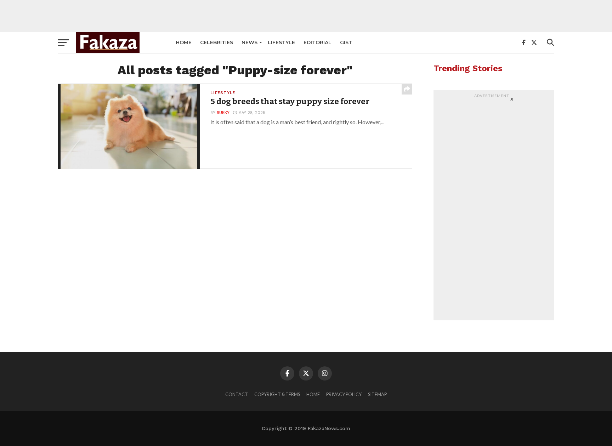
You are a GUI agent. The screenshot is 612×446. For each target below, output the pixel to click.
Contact (236, 394)
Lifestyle (281, 42)
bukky (223, 112)
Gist (346, 42)
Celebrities (216, 42)
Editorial (318, 42)
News (249, 42)
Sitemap (377, 394)
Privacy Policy (344, 394)
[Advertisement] (306, 16)
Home (184, 42)
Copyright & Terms (277, 394)
